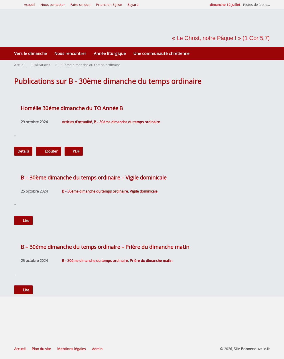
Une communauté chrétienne (161, 53)
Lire (25, 220)
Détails (23, 151)
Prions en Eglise (109, 4)
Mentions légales (71, 348)
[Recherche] (15, 4)
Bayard (132, 4)
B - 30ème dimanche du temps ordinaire (87, 64)
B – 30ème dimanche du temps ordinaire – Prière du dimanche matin (105, 246)
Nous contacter (52, 4)
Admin (97, 348)
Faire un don (80, 4)
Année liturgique (110, 53)
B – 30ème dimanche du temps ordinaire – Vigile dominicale (94, 177)
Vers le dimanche (30, 53)
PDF (75, 151)
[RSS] (129, 314)
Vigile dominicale (144, 191)
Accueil (29, 4)
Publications (40, 64)
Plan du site (41, 348)
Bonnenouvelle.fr (255, 348)
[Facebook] (142, 314)
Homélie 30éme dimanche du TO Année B (72, 108)
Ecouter (51, 151)
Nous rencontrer (70, 53)
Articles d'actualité (77, 121)
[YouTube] (154, 314)
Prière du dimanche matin (151, 260)
